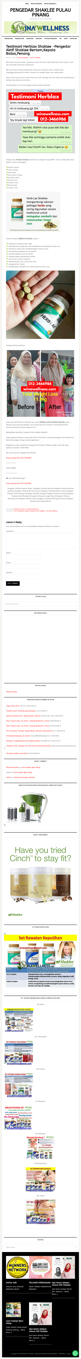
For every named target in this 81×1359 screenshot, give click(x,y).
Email (8, 563)
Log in (68, 1354)
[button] (75, 1353)
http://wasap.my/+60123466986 (18, 458)
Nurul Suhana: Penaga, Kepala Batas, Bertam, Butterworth (29, 731)
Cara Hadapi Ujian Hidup (31, 767)
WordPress (62, 1354)
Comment (10, 531)
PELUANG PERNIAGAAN (39, 1283)
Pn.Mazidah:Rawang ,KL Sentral (18, 736)
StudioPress (53, 1354)
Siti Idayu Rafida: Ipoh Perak (17, 753)
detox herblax (19, 511)
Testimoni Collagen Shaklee (24, 777)
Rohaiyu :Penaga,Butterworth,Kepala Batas (23, 741)
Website (9, 573)
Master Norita (11, 692)
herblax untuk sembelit (37, 511)
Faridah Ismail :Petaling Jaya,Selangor (21, 711)
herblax (27, 511)
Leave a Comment (35, 57)
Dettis (8, 777)
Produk (22, 509)
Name (9, 553)
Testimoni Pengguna (32, 509)
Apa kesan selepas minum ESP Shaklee (61, 1284)
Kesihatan (17, 509)
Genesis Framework (41, 1354)
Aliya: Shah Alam (12, 706)
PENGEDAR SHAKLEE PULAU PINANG (40, 12)
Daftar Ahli (11, 1283)
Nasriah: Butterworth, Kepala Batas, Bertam (23, 716)
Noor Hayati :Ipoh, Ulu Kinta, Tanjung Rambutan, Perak (27, 721)
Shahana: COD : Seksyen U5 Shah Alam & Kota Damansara (28, 746)
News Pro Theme (28, 1354)
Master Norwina (12, 767)
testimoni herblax (52, 511)
